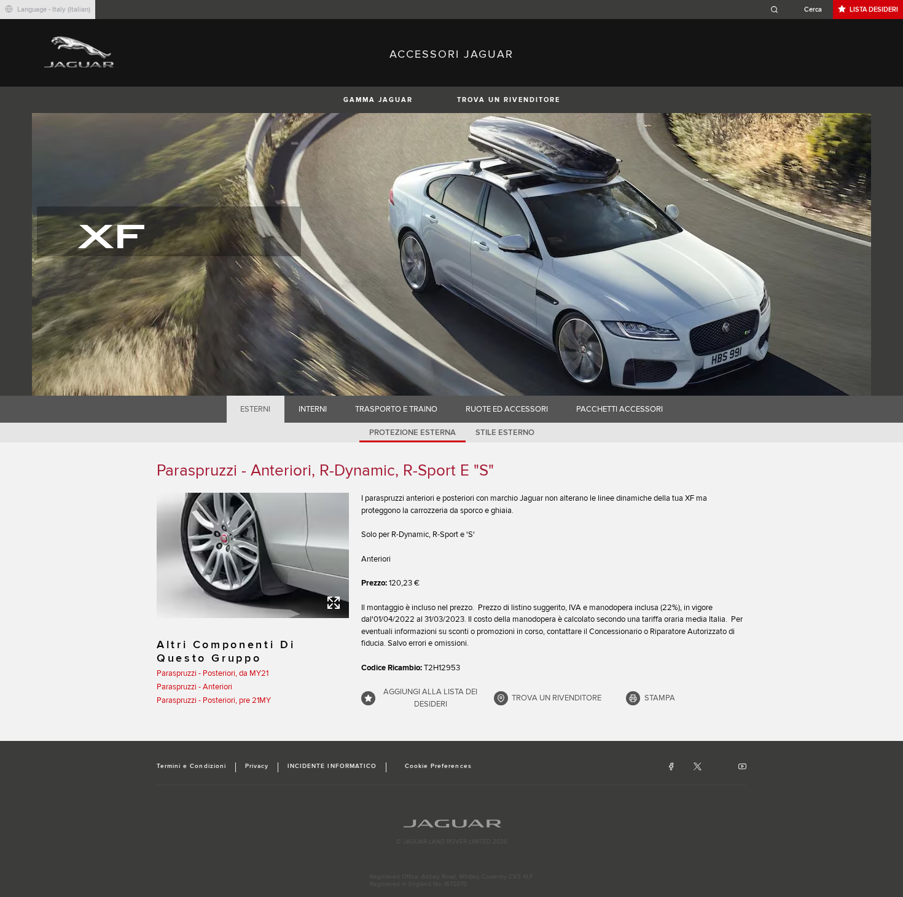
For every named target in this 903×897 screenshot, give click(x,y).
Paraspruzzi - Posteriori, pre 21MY (214, 700)
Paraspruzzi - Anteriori (194, 687)
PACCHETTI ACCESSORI (619, 409)
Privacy (256, 766)
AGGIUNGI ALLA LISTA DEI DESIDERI (430, 698)
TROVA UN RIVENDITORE (508, 100)
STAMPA (659, 698)
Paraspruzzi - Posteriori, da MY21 (212, 673)
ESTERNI (255, 409)
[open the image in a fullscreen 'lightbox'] (253, 555)
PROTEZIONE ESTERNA (412, 432)
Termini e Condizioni (191, 766)
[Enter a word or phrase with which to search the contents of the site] (800, 9)
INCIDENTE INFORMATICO (332, 766)
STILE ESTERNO (504, 432)
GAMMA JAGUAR (378, 100)
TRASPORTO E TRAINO (396, 409)
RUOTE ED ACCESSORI (507, 409)
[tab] (255, 409)
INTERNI (313, 409)
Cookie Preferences (438, 766)
